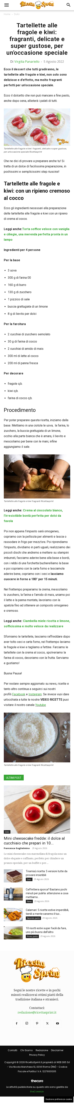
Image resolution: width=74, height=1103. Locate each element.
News (29, 901)
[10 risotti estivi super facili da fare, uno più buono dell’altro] (13, 932)
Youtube (40, 705)
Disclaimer (57, 1050)
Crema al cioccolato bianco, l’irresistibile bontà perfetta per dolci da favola (33, 516)
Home (7, 14)
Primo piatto (32, 936)
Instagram (35, 694)
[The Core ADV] (37, 1082)
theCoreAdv (37, 1091)
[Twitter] (47, 1023)
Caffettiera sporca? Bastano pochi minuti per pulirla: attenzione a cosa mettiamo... (47, 893)
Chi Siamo (26, 1050)
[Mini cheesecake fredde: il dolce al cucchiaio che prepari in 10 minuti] (37, 809)
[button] (6, 5)
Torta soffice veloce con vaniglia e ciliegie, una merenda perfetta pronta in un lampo (36, 234)
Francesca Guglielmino (17, 848)
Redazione (42, 1050)
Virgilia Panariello (26, 61)
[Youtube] (57, 1023)
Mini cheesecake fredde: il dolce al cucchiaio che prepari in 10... (34, 840)
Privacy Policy (37, 1054)
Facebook (18, 694)
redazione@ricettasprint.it (37, 1012)
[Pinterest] (37, 1023)
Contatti (12, 1050)
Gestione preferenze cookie (59, 1099)
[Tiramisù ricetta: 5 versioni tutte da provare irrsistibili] (13, 875)
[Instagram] (27, 1023)
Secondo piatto (33, 918)
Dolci (17, 14)
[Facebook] (16, 1023)
